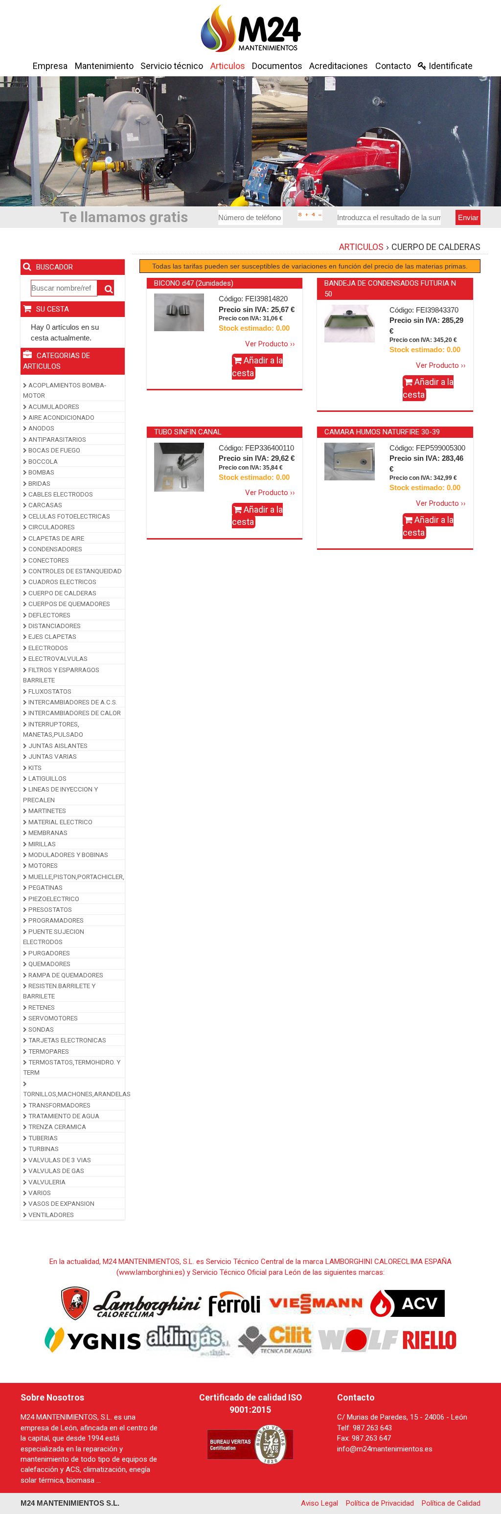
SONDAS (40, 1029)
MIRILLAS (41, 844)
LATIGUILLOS (47, 778)
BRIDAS (38, 483)
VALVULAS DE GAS (55, 1171)
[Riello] (429, 1339)
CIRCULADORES (51, 527)
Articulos (227, 66)
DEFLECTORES (48, 615)
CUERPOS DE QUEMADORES (68, 604)
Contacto (393, 66)
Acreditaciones (338, 66)
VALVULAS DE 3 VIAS (59, 1160)
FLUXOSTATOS (49, 691)
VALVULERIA (46, 1182)
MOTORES (42, 865)
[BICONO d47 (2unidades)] (179, 312)
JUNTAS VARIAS (52, 756)
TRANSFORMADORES (59, 1105)
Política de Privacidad (380, 1503)
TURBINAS (43, 1148)
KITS (34, 767)
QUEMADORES (48, 964)
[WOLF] (358, 1339)
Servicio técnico (171, 66)
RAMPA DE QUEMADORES (65, 975)
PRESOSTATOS (49, 909)
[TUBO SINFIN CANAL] (179, 467)
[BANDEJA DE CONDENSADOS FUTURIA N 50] (349, 322)
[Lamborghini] (131, 1303)
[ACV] (407, 1303)
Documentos (277, 66)
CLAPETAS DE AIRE (55, 538)
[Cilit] (275, 1339)
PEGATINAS (45, 887)
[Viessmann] (314, 1303)
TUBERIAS (42, 1138)
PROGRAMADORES (55, 920)
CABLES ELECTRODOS (60, 494)
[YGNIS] (93, 1339)
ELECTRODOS (47, 648)
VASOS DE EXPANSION (60, 1203)
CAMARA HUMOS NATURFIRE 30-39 (382, 432)
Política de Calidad (451, 1503)
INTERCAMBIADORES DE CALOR (74, 713)
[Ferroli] (234, 1303)
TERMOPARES (48, 1051)
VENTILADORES (50, 1215)
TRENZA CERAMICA (56, 1126)
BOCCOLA (42, 461)
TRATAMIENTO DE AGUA (63, 1116)
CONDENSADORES (54, 549)
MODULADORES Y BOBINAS (67, 855)
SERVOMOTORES (52, 1018)
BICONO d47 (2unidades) (193, 283)
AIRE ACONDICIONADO (60, 417)
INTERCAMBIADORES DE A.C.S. (72, 702)
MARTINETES (46, 810)
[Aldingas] (188, 1339)
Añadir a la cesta (257, 366)
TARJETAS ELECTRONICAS (66, 1040)
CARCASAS (44, 505)
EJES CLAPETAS (51, 636)
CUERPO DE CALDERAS (61, 593)
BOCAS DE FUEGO (53, 450)
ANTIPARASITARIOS (56, 439)
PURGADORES (48, 953)
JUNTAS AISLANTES (57, 745)
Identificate (450, 66)
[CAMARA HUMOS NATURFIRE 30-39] (349, 460)
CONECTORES (48, 560)
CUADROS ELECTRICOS (61, 582)
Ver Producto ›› (270, 343)
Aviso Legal (319, 1503)
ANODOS (40, 428)
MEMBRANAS (47, 832)
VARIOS (39, 1193)
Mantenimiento (104, 66)
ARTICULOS (361, 247)
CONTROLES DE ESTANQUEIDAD (74, 571)
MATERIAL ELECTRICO (59, 822)
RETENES (41, 1007)
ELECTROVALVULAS (57, 658)
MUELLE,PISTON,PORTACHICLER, (75, 877)
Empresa (50, 66)
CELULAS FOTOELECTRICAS (68, 516)
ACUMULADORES (53, 406)
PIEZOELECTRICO (53, 899)
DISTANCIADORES (54, 626)
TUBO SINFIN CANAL (188, 432)
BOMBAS (40, 472)
